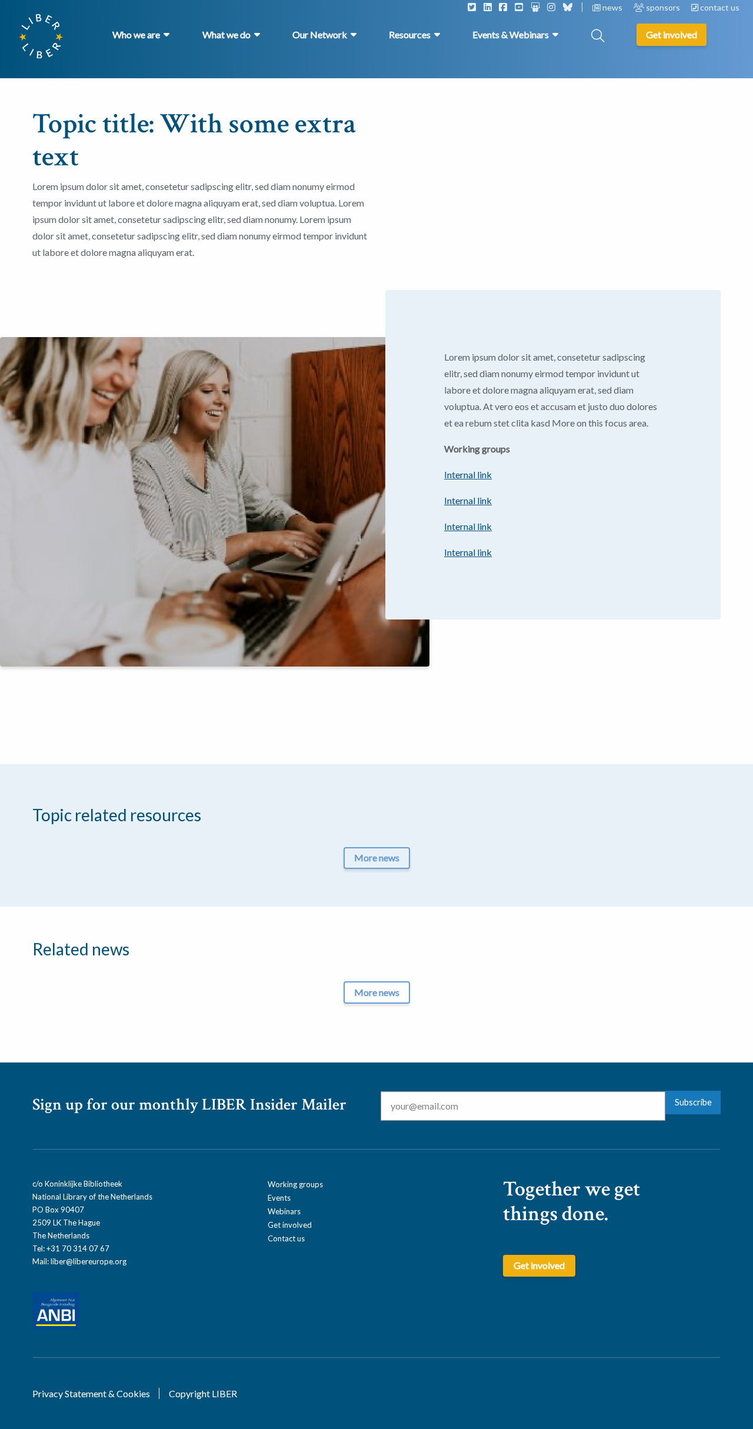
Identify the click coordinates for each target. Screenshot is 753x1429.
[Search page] (598, 37)
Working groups (295, 1184)
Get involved (290, 1225)
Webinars (284, 1211)
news (612, 7)
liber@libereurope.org (88, 1261)
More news (376, 857)
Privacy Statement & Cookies (91, 1393)
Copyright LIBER (203, 1393)
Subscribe (693, 1102)
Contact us (286, 1238)
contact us (718, 7)
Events (279, 1198)
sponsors (663, 7)
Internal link (468, 474)
